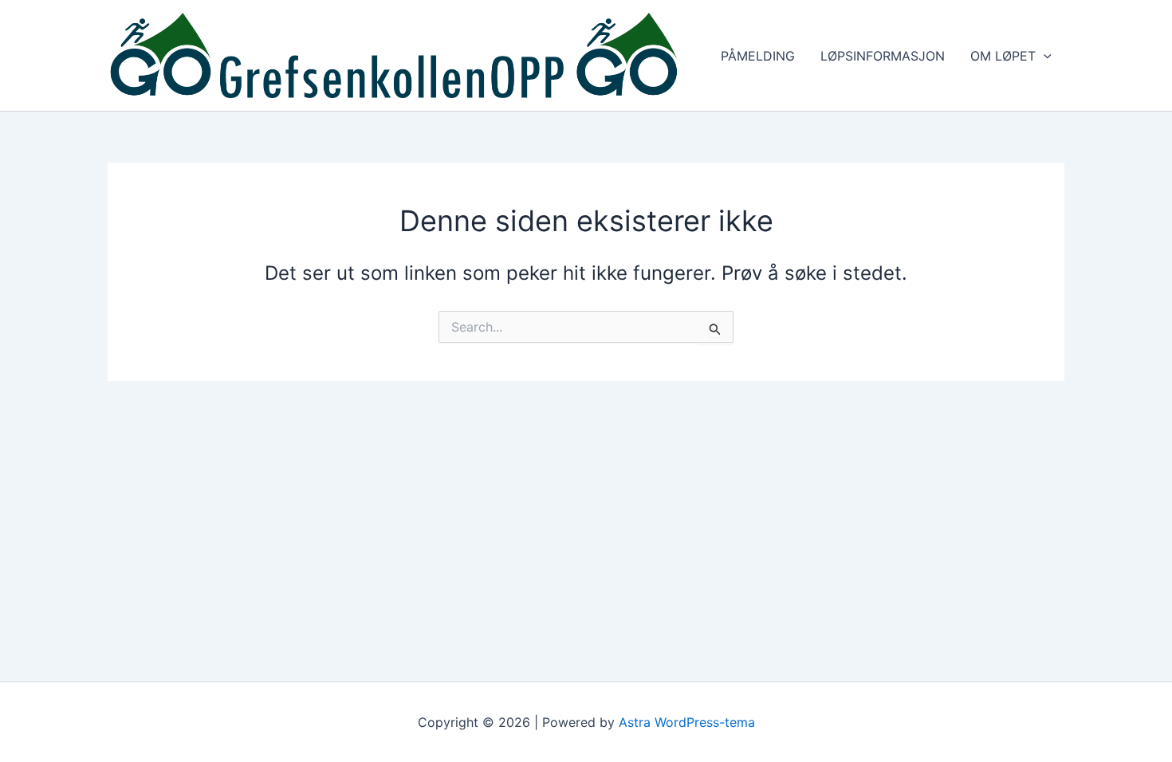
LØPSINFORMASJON (882, 56)
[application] (1044, 56)
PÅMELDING (758, 56)
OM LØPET (1003, 56)
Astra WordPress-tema (687, 722)
